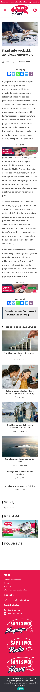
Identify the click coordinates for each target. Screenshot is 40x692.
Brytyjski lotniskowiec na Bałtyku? (20, 486)
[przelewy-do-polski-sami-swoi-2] (20, 528)
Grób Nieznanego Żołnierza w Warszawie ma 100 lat (20, 426)
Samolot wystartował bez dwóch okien (20, 460)
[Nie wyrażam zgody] (37, 684)
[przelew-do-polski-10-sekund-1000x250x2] (20, 151)
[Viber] (31, 74)
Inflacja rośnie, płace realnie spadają (20, 473)
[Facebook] (9, 74)
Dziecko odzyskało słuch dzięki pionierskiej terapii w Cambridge (20, 392)
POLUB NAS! (13, 543)
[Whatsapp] (18, 74)
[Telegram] (26, 74)
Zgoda (20, 689)
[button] (5, 10)
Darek (7, 62)
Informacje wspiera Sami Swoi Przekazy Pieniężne (20, 2)
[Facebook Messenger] (22, 74)
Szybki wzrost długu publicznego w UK (20, 354)
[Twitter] (13, 74)
